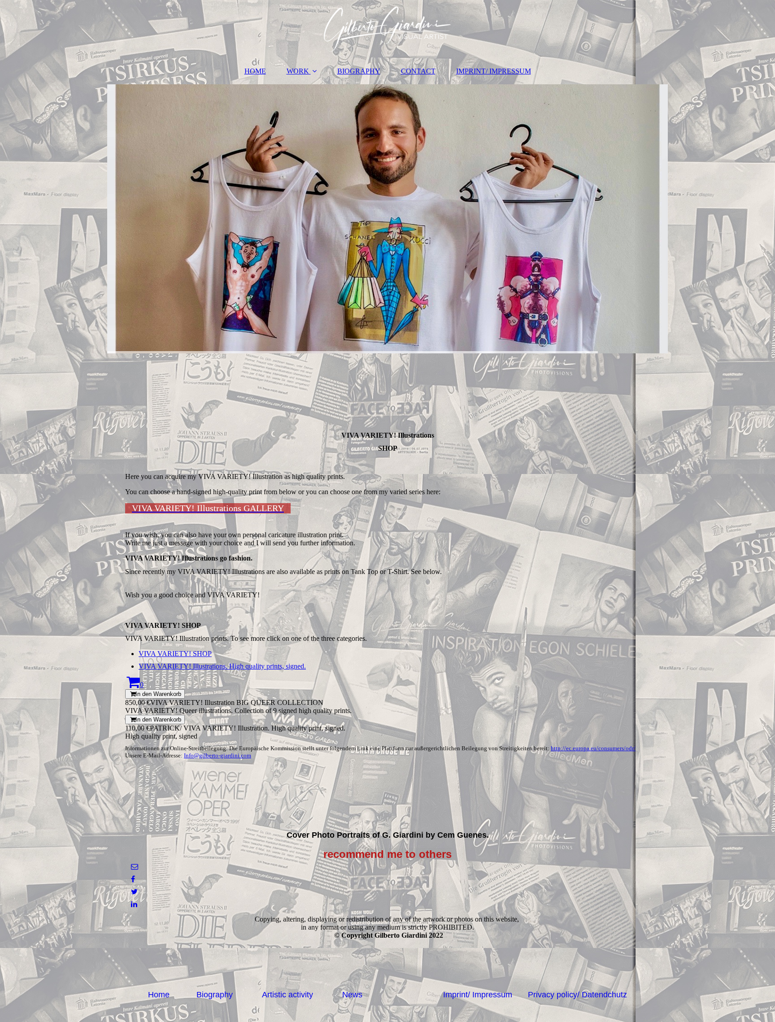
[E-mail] (134, 866)
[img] (387, 29)
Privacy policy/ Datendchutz (577, 994)
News (352, 994)
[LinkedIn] (133, 904)
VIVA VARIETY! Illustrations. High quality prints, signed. (222, 666)
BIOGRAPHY (358, 71)
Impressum (492, 994)
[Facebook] (132, 879)
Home (159, 994)
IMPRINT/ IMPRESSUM (493, 71)
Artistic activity (287, 994)
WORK (298, 71)
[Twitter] (134, 892)
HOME (255, 71)
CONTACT (418, 71)
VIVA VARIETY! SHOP (175, 653)
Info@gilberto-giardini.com (217, 755)
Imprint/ (457, 994)
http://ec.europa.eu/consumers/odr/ (593, 748)
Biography (214, 994)
